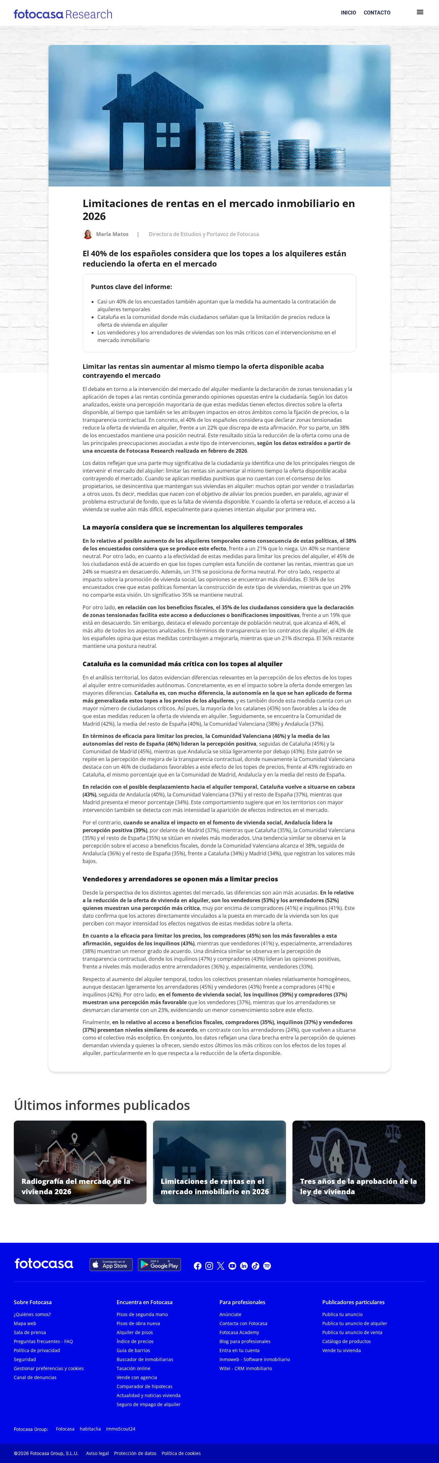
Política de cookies (181, 1453)
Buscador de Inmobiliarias (145, 1359)
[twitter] (221, 1264)
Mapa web (25, 1323)
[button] (420, 13)
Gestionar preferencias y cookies (49, 1368)
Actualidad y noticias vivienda (149, 1395)
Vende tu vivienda (341, 1350)
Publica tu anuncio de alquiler (354, 1323)
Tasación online (133, 1368)
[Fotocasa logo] (44, 1264)
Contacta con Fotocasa (243, 1323)
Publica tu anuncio (342, 1314)
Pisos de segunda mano (142, 1314)
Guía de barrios (133, 1350)
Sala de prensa (30, 1332)
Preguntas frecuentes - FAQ (43, 1341)
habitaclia (90, 1429)
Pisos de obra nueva (138, 1323)
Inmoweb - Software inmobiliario (255, 1359)
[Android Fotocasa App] (159, 1264)
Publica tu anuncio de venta (352, 1332)
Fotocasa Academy (239, 1332)
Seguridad (25, 1359)
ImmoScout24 (120, 1429)
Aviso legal (97, 1453)
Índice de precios (135, 1341)
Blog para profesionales (245, 1341)
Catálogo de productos (346, 1341)
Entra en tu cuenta (240, 1350)
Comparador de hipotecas (145, 1386)
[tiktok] (255, 1264)
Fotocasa (65, 1429)
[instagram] (209, 1264)
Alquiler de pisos (135, 1332)
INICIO (348, 13)
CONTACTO (377, 13)
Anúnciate (230, 1314)
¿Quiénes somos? (32, 1314)
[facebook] (198, 1264)
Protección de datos (135, 1453)
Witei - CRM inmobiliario (246, 1368)
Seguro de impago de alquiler (149, 1404)
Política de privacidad (37, 1350)
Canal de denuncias (35, 1377)
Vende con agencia (137, 1377)
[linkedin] (244, 1264)
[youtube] (232, 1264)
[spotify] (267, 1264)
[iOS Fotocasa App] (111, 1264)
